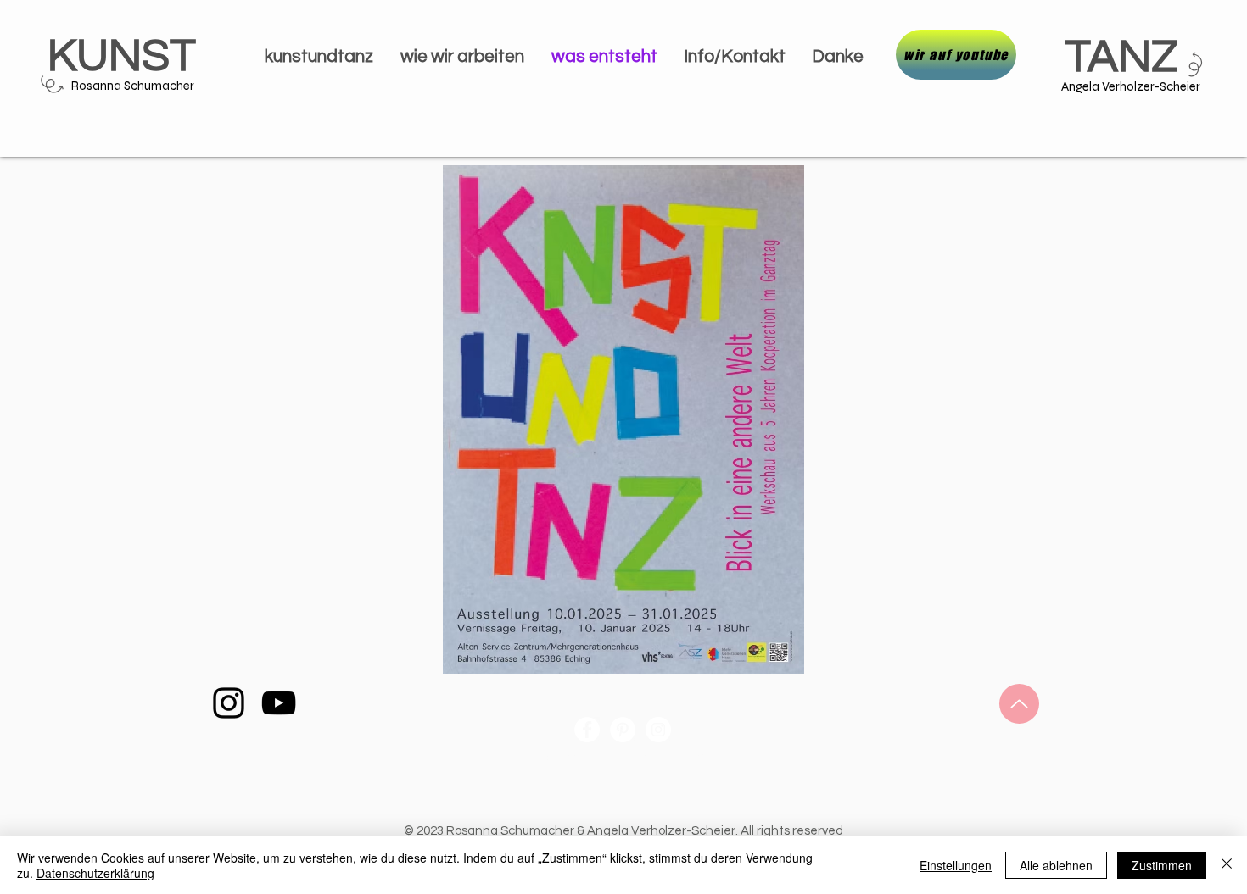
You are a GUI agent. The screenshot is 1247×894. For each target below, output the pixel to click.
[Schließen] (1226, 865)
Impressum (563, 758)
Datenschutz (642, 758)
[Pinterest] (622, 729)
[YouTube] (278, 703)
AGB (702, 758)
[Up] (1019, 704)
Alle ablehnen (1056, 865)
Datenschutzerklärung (95, 872)
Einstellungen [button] (956, 865)
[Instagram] (228, 703)
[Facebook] (587, 729)
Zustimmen (1162, 865)
